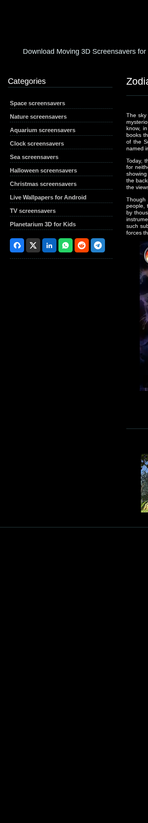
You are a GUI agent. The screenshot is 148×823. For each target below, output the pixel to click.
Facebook (17, 245)
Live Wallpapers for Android (48, 197)
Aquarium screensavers (42, 130)
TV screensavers (33, 210)
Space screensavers (37, 103)
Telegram (98, 245)
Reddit (82, 245)
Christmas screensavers (43, 183)
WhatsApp (65, 245)
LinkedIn (49, 245)
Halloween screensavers (43, 170)
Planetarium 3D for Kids (43, 224)
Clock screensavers (37, 143)
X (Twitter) (33, 245)
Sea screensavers (34, 157)
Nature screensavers (38, 116)
